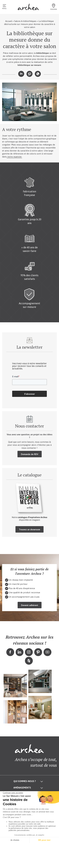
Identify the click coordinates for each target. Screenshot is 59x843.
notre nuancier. (14, 156)
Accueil (8, 21)
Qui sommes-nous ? (24, 781)
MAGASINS (53, 9)
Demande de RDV (29, 454)
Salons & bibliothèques (25, 21)
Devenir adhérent (29, 605)
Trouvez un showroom (29, 529)
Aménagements (22, 787)
